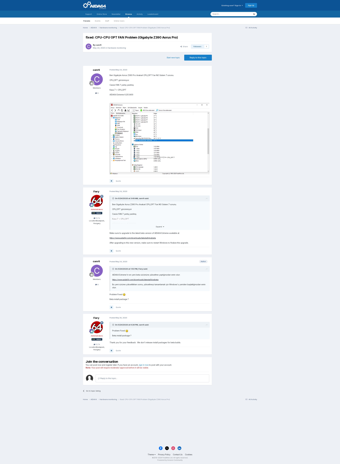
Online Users (119, 21)
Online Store (102, 14)
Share (185, 46)
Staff (107, 21)
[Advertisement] (235, 50)
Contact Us (177, 454)
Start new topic (173, 57)
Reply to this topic (198, 57)
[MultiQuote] (111, 181)
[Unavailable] (160, 138)
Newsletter (116, 14)
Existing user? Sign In (232, 5)
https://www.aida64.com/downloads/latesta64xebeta (133, 238)
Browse (128, 14)
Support (88, 14)
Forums (86, 21)
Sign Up (251, 5)
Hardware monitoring (117, 48)
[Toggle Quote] (113, 198)
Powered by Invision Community (170, 460)
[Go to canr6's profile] (89, 46)
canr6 (98, 45)
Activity (140, 14)
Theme (151, 454)
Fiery (96, 191)
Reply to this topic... (108, 378)
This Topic (243, 14)
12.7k (97, 218)
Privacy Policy (164, 454)
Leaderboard (152, 14)
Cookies (188, 454)
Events (97, 21)
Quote (118, 181)
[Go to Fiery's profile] (97, 201)
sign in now (144, 365)
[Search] (254, 14)
